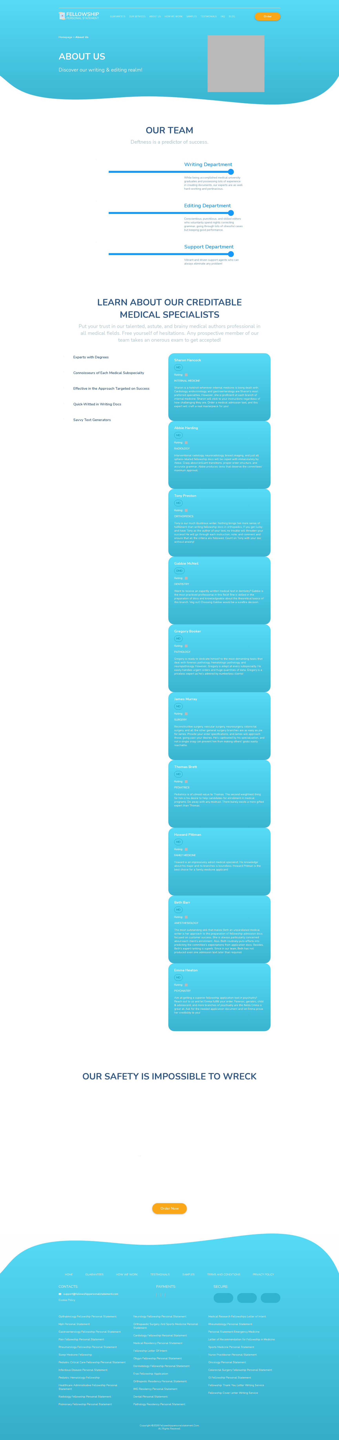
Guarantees (117, 16)
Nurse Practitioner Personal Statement (232, 1355)
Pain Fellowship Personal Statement (81, 1339)
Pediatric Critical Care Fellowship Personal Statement (92, 1362)
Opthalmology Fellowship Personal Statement (87, 1316)
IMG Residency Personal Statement (155, 1389)
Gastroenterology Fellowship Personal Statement (90, 1332)
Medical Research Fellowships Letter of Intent (237, 1316)
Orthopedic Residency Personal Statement (160, 1381)
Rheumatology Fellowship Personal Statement (88, 1347)
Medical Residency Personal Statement (157, 1343)
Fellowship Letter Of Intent (150, 1351)
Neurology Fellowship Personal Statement (159, 1316)
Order (268, 16)
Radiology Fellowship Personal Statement (85, 1396)
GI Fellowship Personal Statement (229, 1377)
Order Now (169, 1208)
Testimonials (208, 16)
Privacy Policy (263, 1274)
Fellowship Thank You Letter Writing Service (236, 1385)
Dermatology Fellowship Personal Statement (161, 1366)
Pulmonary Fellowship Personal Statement (85, 1404)
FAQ (223, 16)
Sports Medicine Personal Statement (231, 1347)
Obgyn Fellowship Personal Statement (157, 1358)
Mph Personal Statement (74, 1324)
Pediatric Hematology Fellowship (79, 1377)
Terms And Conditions (223, 1274)
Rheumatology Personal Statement (230, 1324)
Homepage (65, 37)
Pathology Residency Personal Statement (159, 1404)
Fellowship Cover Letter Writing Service (233, 1393)
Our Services (137, 16)
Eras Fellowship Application (150, 1374)
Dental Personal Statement (150, 1396)
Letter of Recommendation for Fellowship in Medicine (241, 1339)
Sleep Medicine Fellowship (75, 1355)
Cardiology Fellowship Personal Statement (160, 1335)
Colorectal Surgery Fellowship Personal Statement (240, 1370)
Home (69, 1274)
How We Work (173, 16)
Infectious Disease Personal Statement (83, 1370)
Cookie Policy (67, 1300)
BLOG (232, 16)
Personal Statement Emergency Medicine (234, 1332)
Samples (191, 16)
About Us (155, 16)
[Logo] (79, 16)
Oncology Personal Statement (227, 1362)
